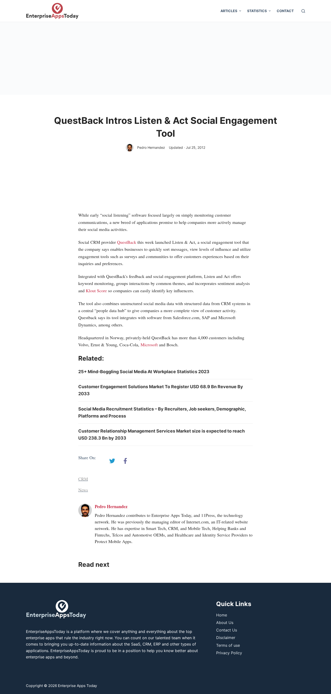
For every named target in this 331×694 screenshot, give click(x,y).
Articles (229, 11)
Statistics (257, 11)
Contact (285, 11)
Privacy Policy (229, 652)
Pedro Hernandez (151, 147)
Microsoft (149, 344)
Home (221, 615)
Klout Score (96, 290)
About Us (224, 622)
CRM (83, 479)
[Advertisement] (165, 58)
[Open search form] (303, 11)
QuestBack (126, 242)
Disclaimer (225, 637)
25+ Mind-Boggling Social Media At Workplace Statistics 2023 (143, 371)
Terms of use (228, 645)
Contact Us (226, 630)
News (83, 490)
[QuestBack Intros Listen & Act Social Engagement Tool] (112, 461)
